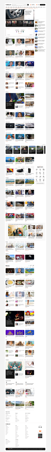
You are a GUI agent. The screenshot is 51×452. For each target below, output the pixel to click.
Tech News (7, 141)
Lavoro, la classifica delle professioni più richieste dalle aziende (9, 196)
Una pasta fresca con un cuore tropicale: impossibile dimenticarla (10, 286)
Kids (6, 337)
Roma (7, 266)
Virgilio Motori (16, 428)
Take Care (7, 290)
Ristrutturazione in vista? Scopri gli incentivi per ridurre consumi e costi (19, 249)
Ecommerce (31, 388)
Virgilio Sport (16, 427)
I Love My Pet (26, 175)
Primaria (28, 188)
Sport (6, 212)
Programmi (25, 60)
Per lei (33, 37)
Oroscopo (16, 372)
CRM (33, 388)
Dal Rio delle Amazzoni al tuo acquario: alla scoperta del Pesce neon (21, 356)
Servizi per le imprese (9, 388)
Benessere (24, 290)
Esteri (31, 200)
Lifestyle (28, 49)
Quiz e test (33, 253)
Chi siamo (10, 449)
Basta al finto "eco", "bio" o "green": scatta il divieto (9, 104)
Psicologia (27, 290)
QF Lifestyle (7, 309)
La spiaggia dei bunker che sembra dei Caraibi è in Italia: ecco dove (9, 261)
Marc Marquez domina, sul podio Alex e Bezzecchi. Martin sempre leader (29, 220)
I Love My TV (7, 175)
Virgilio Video (16, 429)
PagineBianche (26, 437)
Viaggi (6, 385)
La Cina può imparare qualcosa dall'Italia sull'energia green (21, 106)
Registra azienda (26, 434)
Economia (16, 119)
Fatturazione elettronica (8, 441)
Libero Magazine (17, 436)
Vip (25, 89)
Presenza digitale (22, 388)
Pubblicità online (27, 388)
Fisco (6, 119)
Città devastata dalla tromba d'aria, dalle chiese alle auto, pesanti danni (19, 208)
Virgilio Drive (7, 429)
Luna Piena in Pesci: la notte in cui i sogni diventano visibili (21, 374)
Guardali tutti (43, 144)
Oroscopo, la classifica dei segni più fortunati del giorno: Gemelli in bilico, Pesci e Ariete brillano (9, 373)
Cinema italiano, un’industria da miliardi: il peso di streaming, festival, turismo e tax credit (9, 322)
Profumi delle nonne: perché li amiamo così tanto (21, 83)
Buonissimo (7, 278)
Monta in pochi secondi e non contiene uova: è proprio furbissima (29, 286)
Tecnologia (16, 141)
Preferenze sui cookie (20, 449)
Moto (28, 212)
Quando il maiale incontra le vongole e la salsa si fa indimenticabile (41, 22)
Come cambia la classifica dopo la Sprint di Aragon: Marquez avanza (19, 220)
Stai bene (26, 307)
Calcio (21, 212)
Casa (6, 164)
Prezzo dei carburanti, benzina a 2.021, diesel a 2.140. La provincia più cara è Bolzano (41, 50)
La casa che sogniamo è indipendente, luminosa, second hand (19, 79)
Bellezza (33, 49)
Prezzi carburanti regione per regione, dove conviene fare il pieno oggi (41, 25)
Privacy (14, 449)
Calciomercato (24, 212)
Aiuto (6, 434)
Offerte (26, 37)
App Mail (6, 433)
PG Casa (26, 435)
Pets (6, 348)
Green (16, 104)
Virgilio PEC (7, 428)
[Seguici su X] (41, 427)
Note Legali (12, 449)
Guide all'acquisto (30, 37)
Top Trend (7, 397)
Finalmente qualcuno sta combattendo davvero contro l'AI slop (29, 140)
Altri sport (33, 212)
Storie (33, 200)
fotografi (26, 421)
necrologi (16, 421)
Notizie (6, 186)
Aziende (25, 267)
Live (30, 212)
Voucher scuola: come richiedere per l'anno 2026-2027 (39, 230)
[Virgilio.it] (8, 4)
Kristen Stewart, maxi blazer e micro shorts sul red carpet (21, 87)
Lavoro (26, 119)
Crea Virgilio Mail (42, 4)
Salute (30, 290)
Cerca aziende (16, 440)
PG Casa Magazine (27, 436)
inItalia (16, 433)
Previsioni (33, 267)
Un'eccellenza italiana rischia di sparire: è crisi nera (21, 324)
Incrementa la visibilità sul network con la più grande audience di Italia (18, 396)
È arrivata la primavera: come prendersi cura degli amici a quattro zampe (29, 347)
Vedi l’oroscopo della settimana (40, 183)
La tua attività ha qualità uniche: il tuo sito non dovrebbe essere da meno (29, 396)
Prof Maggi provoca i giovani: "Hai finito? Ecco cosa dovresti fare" (19, 196)
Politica (29, 200)
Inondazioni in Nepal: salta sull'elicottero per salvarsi (40, 151)
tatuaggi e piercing (7, 421)
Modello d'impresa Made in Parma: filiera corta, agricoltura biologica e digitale (19, 407)
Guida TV (20, 60)
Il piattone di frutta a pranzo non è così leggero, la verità (21, 301)
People (22, 49)
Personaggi (28, 60)
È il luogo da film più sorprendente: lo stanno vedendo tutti (41, 47)
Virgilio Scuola (26, 428)
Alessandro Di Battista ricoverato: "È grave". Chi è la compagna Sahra (19, 68)
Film (30, 60)
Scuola (7, 188)
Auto (6, 130)
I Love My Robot (17, 175)
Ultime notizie (23, 200)
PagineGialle (26, 433)
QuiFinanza (7, 111)
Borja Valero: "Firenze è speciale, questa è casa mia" (32, 151)
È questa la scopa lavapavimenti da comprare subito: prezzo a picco (29, 45)
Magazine (26, 16)
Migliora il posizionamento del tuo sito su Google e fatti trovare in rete (10, 396)
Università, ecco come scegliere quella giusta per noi (11, 83)
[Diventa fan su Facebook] (39, 427)
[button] (32, 18)
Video (27, 253)
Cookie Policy (16, 449)
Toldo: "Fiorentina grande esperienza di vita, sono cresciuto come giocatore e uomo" (16, 152)
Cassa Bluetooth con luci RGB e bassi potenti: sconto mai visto (41, 35)
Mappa (30, 267)
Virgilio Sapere (26, 427)
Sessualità (33, 290)
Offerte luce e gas (7, 440)
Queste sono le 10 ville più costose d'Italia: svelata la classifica (28, 274)
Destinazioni (16, 446)
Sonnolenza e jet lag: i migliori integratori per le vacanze (21, 305)
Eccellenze (7, 275)
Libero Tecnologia (17, 435)
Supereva (7, 253)
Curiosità (30, 253)
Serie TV (33, 60)
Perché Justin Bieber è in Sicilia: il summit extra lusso (11, 87)
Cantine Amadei (17, 409)
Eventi (19, 267)
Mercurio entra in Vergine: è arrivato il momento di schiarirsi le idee (29, 367)
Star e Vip (25, 49)
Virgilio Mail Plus (7, 427)
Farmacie (22, 267)
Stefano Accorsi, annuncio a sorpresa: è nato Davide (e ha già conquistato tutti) (10, 68)
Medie (30, 188)
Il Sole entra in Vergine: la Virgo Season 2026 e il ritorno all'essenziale (29, 376)
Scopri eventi (16, 441)
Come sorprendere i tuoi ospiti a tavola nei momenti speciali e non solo (29, 407)
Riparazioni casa (27, 250)
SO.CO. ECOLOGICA (7, 408)
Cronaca (26, 200)
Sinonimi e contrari (24, 188)
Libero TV (16, 437)
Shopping (26, 426)
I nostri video (8, 144)
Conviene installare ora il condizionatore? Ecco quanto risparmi (9, 249)
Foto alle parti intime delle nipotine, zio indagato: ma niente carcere (29, 208)
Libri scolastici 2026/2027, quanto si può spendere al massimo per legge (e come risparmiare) (31, 231)
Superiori (33, 188)
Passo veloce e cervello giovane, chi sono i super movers (11, 301)
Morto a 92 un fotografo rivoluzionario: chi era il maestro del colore (10, 208)
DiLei (6, 49)
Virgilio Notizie (16, 426)
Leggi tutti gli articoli (40, 224)
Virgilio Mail (7, 426)
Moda (30, 49)
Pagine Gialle (8, 411)
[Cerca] (28, 4)
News (22, 60)
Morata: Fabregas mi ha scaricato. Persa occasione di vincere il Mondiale (9, 220)
